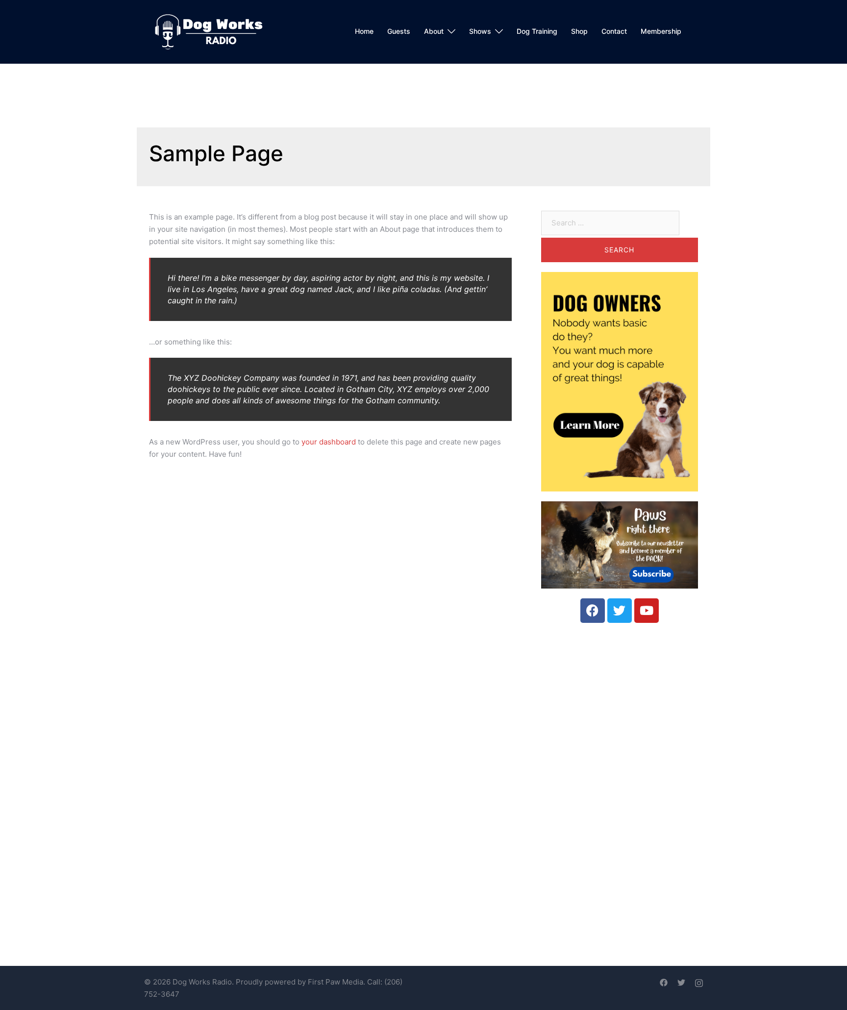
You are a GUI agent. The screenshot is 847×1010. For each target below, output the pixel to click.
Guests (398, 31)
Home (364, 31)
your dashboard (328, 441)
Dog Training (537, 31)
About (434, 31)
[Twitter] (619, 610)
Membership (661, 31)
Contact (614, 31)
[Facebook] (592, 610)
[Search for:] (610, 223)
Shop (579, 31)
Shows (480, 31)
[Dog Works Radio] (208, 31)
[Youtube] (646, 610)
